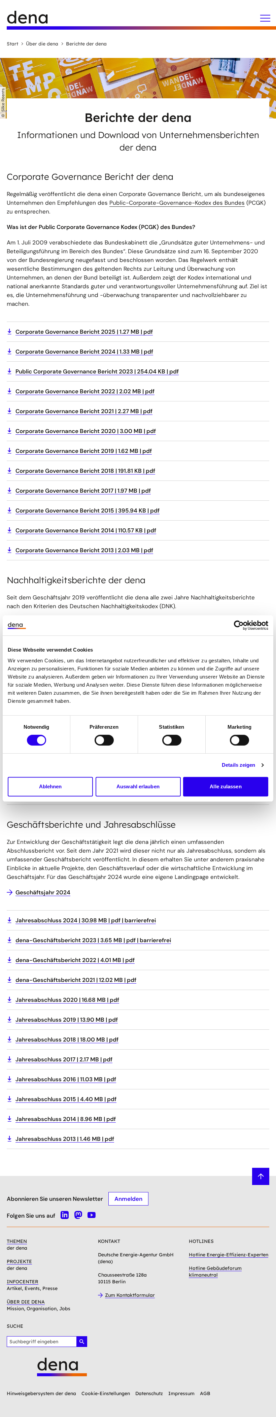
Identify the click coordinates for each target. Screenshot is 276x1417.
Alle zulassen (225, 786)
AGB (205, 1393)
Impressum (181, 1393)
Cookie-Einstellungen (105, 1393)
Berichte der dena (86, 44)
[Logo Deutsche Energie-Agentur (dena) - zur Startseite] (34, 20)
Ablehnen (50, 786)
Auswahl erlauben (138, 786)
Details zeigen (238, 765)
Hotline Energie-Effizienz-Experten (228, 1255)
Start (12, 44)
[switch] (104, 740)
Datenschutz (149, 1393)
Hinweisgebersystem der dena (41, 1393)
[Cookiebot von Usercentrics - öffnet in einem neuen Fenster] (238, 625)
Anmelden (128, 1198)
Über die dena (42, 44)
